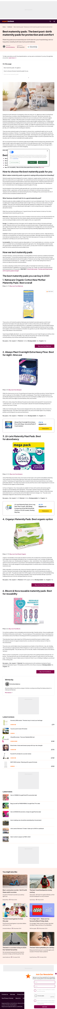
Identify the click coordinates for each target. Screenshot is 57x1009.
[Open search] (50, 21)
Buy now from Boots (14, 628)
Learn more (12, 58)
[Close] (47, 150)
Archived (10, 27)
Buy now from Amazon (16, 474)
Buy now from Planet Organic (18, 554)
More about (8, 692)
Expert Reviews (7, 21)
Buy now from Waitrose (16, 286)
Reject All (32, 162)
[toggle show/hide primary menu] (54, 21)
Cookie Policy (15, 158)
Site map (12, 994)
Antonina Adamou (10, 47)
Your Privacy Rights (14, 162)
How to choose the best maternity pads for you (16, 71)
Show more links (28, 77)
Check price (45, 428)
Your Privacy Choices (7, 998)
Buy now (41, 167)
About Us (18, 998)
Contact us (5, 994)
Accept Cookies (42, 162)
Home (4, 27)
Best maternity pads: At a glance (12, 67)
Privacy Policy (21, 994)
